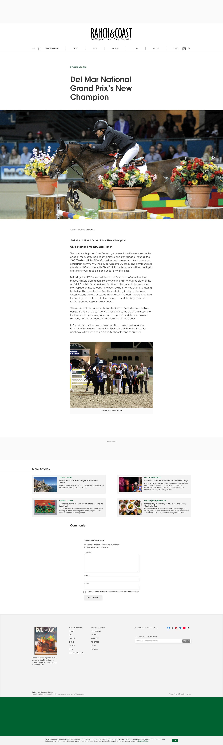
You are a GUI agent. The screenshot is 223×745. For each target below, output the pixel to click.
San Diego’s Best (76, 628)
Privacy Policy (173, 694)
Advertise (95, 642)
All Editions (96, 631)
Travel (69, 477)
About (93, 646)
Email (86, 584)
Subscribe (95, 638)
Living (71, 631)
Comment (88, 553)
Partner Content (98, 628)
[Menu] (33, 48)
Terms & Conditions (185, 694)
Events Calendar (76, 653)
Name (86, 576)
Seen (71, 649)
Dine (154, 501)
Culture (70, 501)
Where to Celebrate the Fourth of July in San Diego (166, 481)
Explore (73, 67)
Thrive (71, 642)
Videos (94, 635)
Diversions (81, 67)
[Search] (189, 48)
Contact (94, 649)
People (72, 646)
